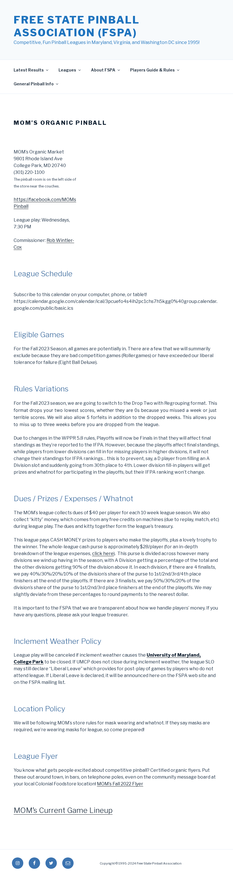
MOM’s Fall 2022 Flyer (120, 784)
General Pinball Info (34, 83)
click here (103, 553)
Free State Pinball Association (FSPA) (77, 26)
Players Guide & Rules (152, 70)
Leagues (67, 70)
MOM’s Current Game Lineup (63, 810)
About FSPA (103, 70)
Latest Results (29, 70)
